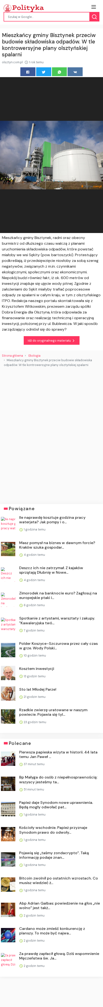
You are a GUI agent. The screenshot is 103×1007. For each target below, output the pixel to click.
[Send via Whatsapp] (59, 71)
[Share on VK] (75, 71)
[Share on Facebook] (27, 71)
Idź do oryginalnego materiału (50, 341)
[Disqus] (51, 433)
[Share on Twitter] (43, 71)
